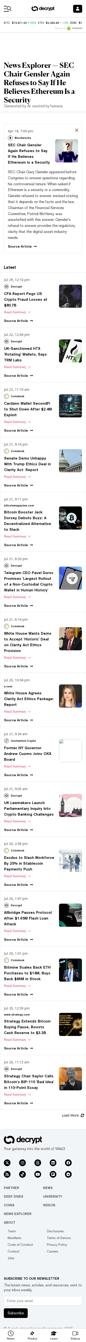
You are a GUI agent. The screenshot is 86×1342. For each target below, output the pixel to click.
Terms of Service (59, 1238)
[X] (7, 1162)
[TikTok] (22, 1174)
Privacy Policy (57, 1244)
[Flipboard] (53, 1174)
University (52, 1196)
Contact (14, 1251)
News (48, 1188)
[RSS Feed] (7, 1174)
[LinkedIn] (53, 1162)
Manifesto (15, 1238)
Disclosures (55, 1231)
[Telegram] (68, 1174)
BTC (7, 23)
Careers (52, 1251)
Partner (11, 1188)
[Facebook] (68, 1162)
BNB (73, 23)
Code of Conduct (20, 1244)
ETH (41, 23)
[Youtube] (37, 1174)
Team (12, 1231)
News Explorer (18, 1214)
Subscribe (16, 1313)
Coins (9, 1205)
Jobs (11, 1258)
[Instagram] (22, 1162)
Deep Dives (13, 1196)
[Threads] (37, 1162)
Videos (49, 1205)
